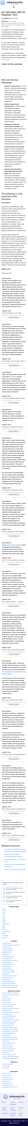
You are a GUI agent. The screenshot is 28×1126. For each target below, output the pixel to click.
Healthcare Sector (7, 1077)
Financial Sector (6, 1073)
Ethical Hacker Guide (7, 1006)
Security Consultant (7, 950)
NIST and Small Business (9, 1054)
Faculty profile (5, 59)
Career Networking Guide (9, 1022)
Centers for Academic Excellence (11, 995)
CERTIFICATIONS (14, 906)
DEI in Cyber (5, 1052)
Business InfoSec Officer (8, 983)
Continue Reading (13, 317)
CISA (3, 916)
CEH (3, 914)
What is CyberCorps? (8, 1050)
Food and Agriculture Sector (9, 1087)
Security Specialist (7, 962)
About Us (21, 1102)
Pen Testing (5, 935)
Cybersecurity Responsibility (9, 1037)
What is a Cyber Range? (8, 1023)
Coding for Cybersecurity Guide (10, 1008)
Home (4, 1102)
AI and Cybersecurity (7, 1064)
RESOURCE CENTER (14, 991)
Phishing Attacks (6, 1035)
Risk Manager (6, 979)
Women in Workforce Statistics (10, 993)
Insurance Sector (6, 1075)
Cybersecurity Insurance (8, 1043)
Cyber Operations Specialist (9, 987)
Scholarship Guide (7, 1014)
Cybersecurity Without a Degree (10, 1056)
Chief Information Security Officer (11, 945)
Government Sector (7, 1083)
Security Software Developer (9, 960)
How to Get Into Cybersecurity (10, 1039)
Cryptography (5, 924)
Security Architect (6, 966)
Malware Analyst (6, 931)
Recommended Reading (8, 1033)
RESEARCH (14, 1062)
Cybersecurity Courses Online (10, 1031)
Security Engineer (7, 943)
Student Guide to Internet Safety (10, 1012)
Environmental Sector (8, 1079)
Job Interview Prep (7, 1045)
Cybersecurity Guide (11, 2)
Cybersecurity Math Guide (9, 1016)
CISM (3, 918)
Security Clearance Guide (9, 1004)
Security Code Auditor (8, 964)
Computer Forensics (7, 949)
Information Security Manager (10, 985)
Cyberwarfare (5, 1041)
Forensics (4, 929)
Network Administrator (8, 981)
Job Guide (5, 997)
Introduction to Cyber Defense (10, 1029)
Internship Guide (6, 1002)
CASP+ (4, 910)
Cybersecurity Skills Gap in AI (10, 1058)
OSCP (4, 933)
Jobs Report (5, 1068)
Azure (3, 908)
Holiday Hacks (6, 1066)
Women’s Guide (6, 1000)
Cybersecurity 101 (7, 1010)
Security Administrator (8, 956)
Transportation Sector (8, 1085)
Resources (5, 1113)
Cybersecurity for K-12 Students (10, 1020)
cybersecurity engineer (13, 545)
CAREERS (14, 941)
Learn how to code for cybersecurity (15, 869)
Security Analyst (6, 947)
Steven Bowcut (12, 21)
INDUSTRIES (14, 1071)
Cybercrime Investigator (8, 972)
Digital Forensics (6, 952)
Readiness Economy (7, 1047)
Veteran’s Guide (6, 998)
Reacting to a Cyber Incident (9, 1027)
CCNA (4, 912)
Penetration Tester (7, 958)
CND (3, 928)
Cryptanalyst (5, 974)
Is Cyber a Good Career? (8, 1048)
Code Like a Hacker (7, 1025)
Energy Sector (6, 1081)
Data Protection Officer (8, 970)
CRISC (4, 922)
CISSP (4, 920)
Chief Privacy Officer (7, 977)
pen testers (12, 376)
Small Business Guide (8, 1018)
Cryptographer (6, 954)
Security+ (4, 937)
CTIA (3, 926)
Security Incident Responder (9, 975)
